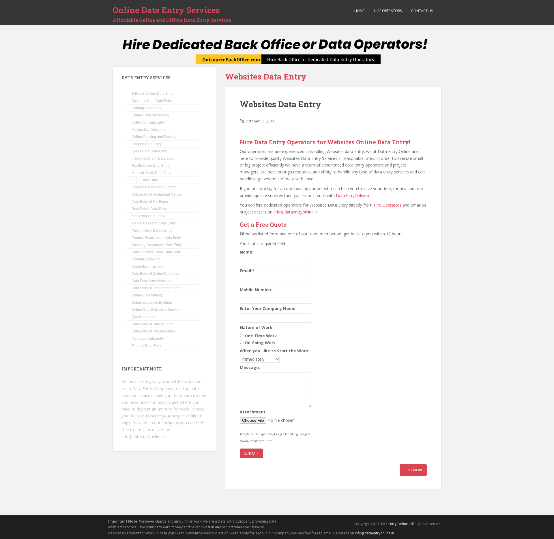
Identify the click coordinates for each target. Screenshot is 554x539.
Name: (246, 252)
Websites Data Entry (280, 104)
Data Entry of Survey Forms (153, 324)
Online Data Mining (147, 295)
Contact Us (421, 10)
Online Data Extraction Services (156, 310)
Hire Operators (387, 10)
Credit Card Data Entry (149, 151)
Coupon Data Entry (147, 144)
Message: (250, 367)
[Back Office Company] (277, 51)
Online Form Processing (150, 115)
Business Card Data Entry (152, 101)
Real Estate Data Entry (149, 209)
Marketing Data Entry (148, 216)
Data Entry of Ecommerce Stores (157, 288)
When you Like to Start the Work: (274, 350)
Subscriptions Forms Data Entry (156, 252)
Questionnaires (144, 317)
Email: (247, 270)
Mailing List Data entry (149, 130)
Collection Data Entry (148, 122)
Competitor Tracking (147, 266)
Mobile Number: (256, 289)
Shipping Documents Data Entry (157, 245)
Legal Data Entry (145, 180)
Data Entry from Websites (151, 281)
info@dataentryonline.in (296, 212)
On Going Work (260, 342)
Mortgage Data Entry (148, 338)
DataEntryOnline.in (353, 195)
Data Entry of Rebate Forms (153, 331)
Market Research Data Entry (154, 223)
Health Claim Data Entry (150, 166)
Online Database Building (152, 302)
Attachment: (253, 412)
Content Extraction (146, 259)
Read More (413, 470)
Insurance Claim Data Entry (153, 158)
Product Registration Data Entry (156, 238)
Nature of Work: (257, 327)
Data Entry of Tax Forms (150, 202)
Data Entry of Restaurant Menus (156, 194)
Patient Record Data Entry (152, 230)
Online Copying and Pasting (154, 137)
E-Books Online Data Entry (152, 94)
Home (358, 10)
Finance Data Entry (147, 346)
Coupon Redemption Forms (153, 187)
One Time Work (261, 335)
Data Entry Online (394, 523)
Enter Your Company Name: (268, 308)
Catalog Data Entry (146, 108)
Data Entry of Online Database (155, 274)
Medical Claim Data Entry (151, 173)
